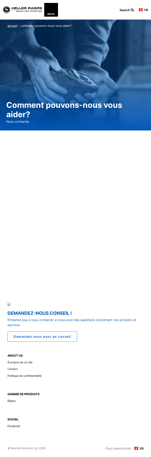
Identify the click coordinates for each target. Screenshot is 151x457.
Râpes (11, 400)
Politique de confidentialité (24, 375)
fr (146, 10)
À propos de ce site (19, 362)
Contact (12, 369)
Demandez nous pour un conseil (42, 336)
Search (127, 10)
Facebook (13, 426)
